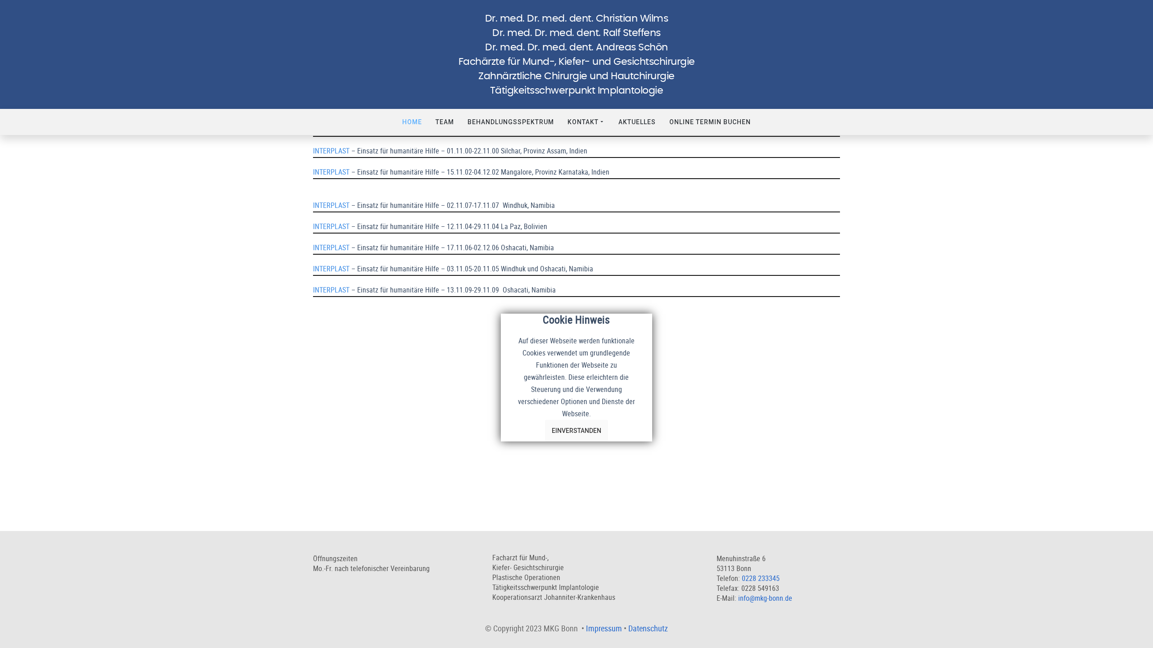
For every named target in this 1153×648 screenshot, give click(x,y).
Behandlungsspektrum (511, 122)
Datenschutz (648, 628)
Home (412, 122)
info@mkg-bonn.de (765, 598)
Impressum (604, 628)
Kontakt (583, 122)
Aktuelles (637, 122)
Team (445, 122)
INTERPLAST (331, 151)
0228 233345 (761, 578)
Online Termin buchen (710, 122)
